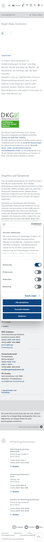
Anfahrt (16, 466)
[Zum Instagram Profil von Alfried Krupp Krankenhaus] (31, 5)
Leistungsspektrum (8, 15)
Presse (30, 533)
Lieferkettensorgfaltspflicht (29, 535)
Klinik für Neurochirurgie (32, 143)
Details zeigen (30, 296)
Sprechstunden (6, 55)
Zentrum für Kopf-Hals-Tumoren (13, 137)
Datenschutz (18, 533)
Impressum (5, 533)
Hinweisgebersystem (8, 535)
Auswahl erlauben (22, 309)
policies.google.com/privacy (11, 421)
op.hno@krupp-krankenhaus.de (12, 381)
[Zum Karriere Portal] (27, 5)
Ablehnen (22, 316)
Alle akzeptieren (22, 302)
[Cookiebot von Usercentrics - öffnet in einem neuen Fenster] (31, 224)
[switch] (38, 272)
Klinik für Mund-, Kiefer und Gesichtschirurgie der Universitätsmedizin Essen (19, 148)
